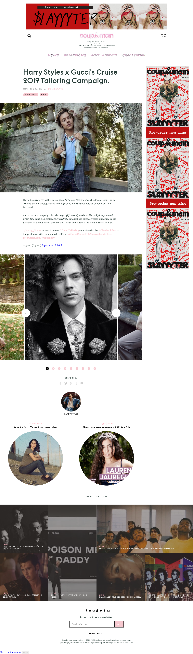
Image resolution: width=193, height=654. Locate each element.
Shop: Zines (133, 53)
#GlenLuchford (107, 230)
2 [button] (53, 369)
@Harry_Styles (32, 230)
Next (116, 313)
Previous (26, 313)
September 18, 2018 (52, 245)
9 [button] (94, 369)
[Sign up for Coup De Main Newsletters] (108, 610)
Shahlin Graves (54, 89)
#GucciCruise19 (77, 234)
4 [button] (65, 369)
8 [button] (88, 369)
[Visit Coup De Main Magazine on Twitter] (101, 610)
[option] (71, 307)
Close (25, 652)
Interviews (75, 53)
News (53, 56)
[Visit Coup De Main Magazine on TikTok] (97, 610)
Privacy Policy (96, 633)
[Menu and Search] (29, 35)
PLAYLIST (163, 36)
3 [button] (59, 369)
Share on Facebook (60, 383)
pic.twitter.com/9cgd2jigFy (39, 237)
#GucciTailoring (69, 230)
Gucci (44, 95)
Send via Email (82, 383)
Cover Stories (104, 53)
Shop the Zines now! (10, 652)
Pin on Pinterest (71, 383)
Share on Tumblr (76, 383)
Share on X (65, 383)
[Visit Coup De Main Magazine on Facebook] (86, 610)
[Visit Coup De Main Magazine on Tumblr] (104, 610)
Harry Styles (30, 95)
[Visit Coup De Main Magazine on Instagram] (93, 610)
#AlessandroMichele (100, 234)
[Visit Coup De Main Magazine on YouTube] (90, 610)
